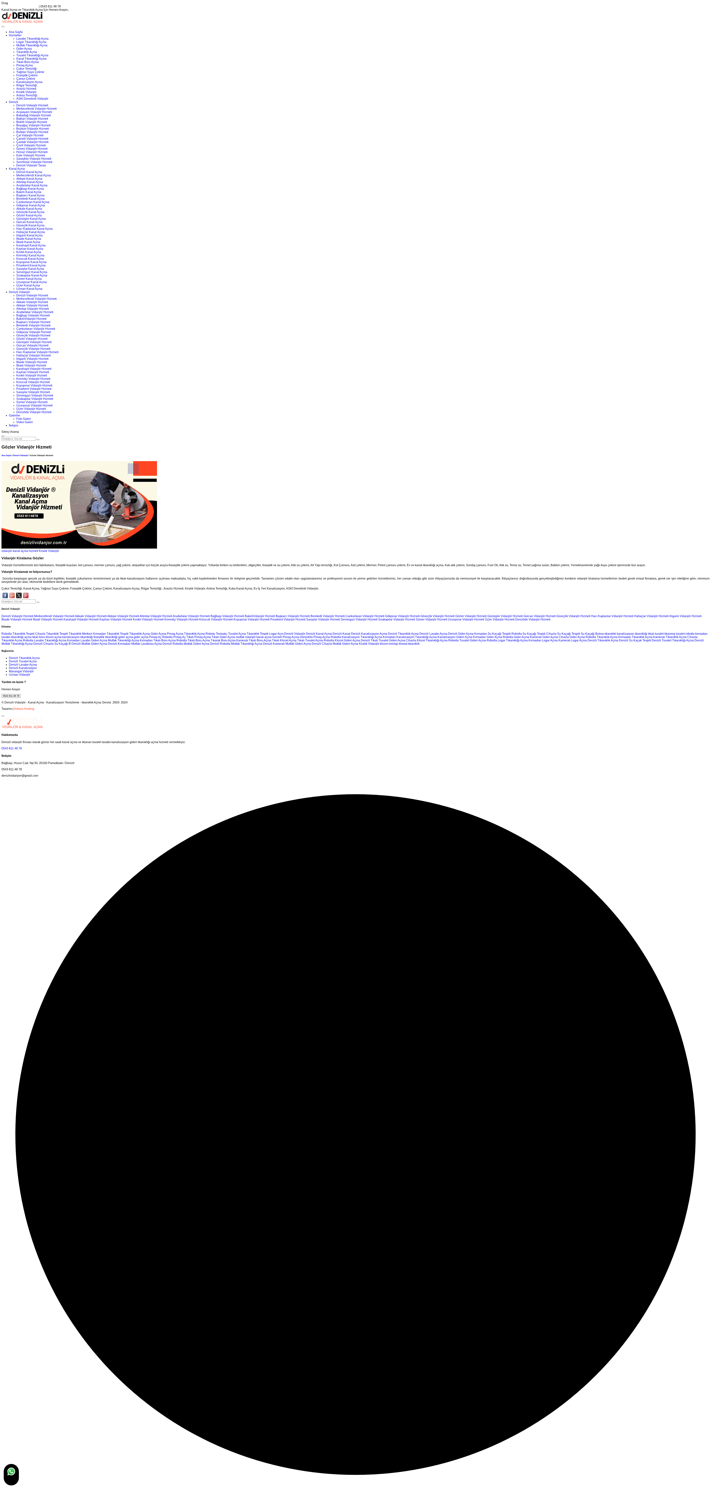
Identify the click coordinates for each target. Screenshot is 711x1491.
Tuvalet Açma (237, 633)
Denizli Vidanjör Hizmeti (32, 105)
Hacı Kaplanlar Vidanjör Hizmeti (37, 352)
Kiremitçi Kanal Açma (30, 255)
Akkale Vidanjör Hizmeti (32, 302)
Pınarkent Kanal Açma (31, 265)
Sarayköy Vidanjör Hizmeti (33, 158)
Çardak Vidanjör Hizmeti (32, 142)
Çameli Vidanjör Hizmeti (32, 138)
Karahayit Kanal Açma (31, 245)
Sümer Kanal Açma (29, 278)
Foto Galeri (23, 418)
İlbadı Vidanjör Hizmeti (31, 365)
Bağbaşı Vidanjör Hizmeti (33, 315)
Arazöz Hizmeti (26, 88)
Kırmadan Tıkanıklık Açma (635, 637)
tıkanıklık (610, 633)
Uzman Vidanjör (19, 674)
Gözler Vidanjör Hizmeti (32, 338)
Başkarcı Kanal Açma (30, 195)
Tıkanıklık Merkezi (80, 633)
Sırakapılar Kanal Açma (31, 275)
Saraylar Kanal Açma (30, 268)
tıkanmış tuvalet (674, 633)
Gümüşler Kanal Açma (31, 218)
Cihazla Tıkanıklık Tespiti (51, 633)
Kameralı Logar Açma (572, 640)
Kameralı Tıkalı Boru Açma (253, 640)
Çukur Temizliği (26, 68)
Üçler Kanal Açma (28, 285)
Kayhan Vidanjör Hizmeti (32, 372)
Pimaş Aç (155, 637)
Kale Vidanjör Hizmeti (30, 155)
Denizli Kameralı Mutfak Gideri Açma (287, 643)
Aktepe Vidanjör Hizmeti (32, 305)
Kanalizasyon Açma (29, 82)
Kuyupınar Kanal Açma (31, 262)
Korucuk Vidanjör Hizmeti (33, 382)
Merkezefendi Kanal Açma (33, 175)
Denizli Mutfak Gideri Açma (89, 643)
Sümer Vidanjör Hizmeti (32, 402)
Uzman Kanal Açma (29, 288)
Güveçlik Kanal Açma (30, 225)
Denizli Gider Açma (460, 633)
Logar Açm (276, 633)
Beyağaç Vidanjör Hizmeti (33, 125)
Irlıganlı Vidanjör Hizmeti (32, 358)
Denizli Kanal (341, 633)
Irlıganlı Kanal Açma (29, 235)
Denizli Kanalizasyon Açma (369, 633)
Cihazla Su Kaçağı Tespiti (563, 633)
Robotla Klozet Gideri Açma (342, 640)
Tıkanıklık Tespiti (257, 633)
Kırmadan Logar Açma (543, 640)
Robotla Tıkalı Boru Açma (193, 640)
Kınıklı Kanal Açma (28, 252)
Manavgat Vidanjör (21, 671)
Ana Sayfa (16, 32)
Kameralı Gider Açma (544, 637)
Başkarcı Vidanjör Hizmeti (33, 322)
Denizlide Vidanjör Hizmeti (33, 412)
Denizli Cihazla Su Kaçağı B (52, 643)
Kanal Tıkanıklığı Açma (31, 58)
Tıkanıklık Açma (26, 52)
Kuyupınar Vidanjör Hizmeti (34, 385)
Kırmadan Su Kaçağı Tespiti (492, 633)
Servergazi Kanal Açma (31, 272)
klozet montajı (389, 643)
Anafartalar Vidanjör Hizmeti (34, 312)
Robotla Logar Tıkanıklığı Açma (507, 640)
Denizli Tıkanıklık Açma (403, 633)
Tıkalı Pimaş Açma (198, 637)
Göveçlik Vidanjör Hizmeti (33, 335)
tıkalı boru (38, 637)
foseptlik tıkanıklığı (106, 637)
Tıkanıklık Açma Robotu (199, 633)
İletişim (13, 425)
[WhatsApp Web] (11, 1474)
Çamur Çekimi (25, 78)
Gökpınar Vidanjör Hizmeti (33, 332)
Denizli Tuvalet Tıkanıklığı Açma (673, 640)
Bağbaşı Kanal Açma (30, 188)
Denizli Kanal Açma (29, 172)
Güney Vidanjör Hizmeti (32, 148)
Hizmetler (15, 35)
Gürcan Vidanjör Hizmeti (32, 345)
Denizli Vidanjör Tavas (31, 165)
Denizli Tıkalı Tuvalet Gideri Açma (383, 640)
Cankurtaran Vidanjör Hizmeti (35, 328)
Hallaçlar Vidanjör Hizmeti (33, 355)
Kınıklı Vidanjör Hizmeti (31, 375)
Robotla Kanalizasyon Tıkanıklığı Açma (356, 637)
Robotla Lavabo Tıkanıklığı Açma (44, 640)
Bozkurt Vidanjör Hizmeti (32, 128)
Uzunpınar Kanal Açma (31, 282)
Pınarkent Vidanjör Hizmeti (33, 388)
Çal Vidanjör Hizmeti (30, 135)
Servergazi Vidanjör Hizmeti (34, 395)
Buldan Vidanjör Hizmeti (32, 132)
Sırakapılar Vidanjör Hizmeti (34, 398)
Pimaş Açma (24, 65)
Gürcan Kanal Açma (29, 222)
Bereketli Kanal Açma (30, 198)
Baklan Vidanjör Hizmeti (32, 118)
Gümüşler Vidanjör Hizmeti (34, 342)
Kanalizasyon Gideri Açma (455, 637)
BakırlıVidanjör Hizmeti (31, 318)
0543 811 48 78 (11, 696)
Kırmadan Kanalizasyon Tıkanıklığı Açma (410, 637)
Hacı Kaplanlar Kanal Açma (34, 228)
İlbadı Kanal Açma (28, 242)
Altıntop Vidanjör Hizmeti (32, 308)
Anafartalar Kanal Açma (31, 185)
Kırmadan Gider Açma (487, 637)
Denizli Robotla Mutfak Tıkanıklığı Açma (236, 643)
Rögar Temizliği (26, 85)
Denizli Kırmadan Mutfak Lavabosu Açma (135, 643)
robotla (690, 633)
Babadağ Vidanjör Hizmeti (33, 115)
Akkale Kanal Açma (29, 208)
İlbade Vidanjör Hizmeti (31, 362)
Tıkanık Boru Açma (223, 640)
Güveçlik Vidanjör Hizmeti (33, 348)
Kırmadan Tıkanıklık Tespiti (110, 633)
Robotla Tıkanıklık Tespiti (17, 633)
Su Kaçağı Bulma (592, 633)
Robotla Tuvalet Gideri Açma (467, 640)
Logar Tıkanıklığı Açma (31, 42)
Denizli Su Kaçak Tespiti (635, 640)
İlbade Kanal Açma (28, 238)
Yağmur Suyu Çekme (30, 72)
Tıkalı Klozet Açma (284, 640)
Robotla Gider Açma (516, 637)
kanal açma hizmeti (25, 550)
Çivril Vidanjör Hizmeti (31, 145)
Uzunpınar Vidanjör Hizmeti (34, 405)
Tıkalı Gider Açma (223, 637)
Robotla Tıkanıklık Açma (601, 637)
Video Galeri (24, 422)
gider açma (125, 637)
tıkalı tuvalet (656, 633)
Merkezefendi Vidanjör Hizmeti (36, 108)
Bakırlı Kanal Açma (28, 192)
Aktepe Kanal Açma (29, 178)
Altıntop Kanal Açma (29, 182)
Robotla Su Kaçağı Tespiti (528, 633)
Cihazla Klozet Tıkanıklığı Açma (427, 640)
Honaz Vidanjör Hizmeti (32, 152)
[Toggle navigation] (2, 26)
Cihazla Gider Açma (572, 637)
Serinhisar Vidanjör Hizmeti (34, 162)
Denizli (13, 102)
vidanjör (6, 550)
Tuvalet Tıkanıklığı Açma (32, 55)
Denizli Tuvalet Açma (23, 661)
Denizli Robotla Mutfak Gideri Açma (186, 643)
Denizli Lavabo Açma (433, 633)
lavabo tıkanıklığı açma (16, 637)
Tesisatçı (221, 633)
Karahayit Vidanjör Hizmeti (33, 368)
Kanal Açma (17, 168)
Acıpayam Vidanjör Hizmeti (34, 112)
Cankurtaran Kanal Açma (32, 202)
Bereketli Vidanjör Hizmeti (33, 325)
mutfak (240, 637)
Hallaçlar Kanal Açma (30, 232)
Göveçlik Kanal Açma (30, 212)
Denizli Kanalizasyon (23, 668)
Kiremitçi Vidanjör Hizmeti (33, 378)
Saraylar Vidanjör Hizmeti (33, 392)
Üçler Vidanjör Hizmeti (31, 408)
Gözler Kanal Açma (29, 215)
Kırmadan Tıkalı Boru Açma (158, 640)
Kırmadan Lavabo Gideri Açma (87, 640)
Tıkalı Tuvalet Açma (310, 640)
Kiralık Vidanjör (26, 92)
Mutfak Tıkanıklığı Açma (31, 45)
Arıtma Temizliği (26, 95)
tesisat (403, 643)
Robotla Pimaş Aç (174, 637)
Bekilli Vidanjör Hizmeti (31, 122)
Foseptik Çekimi (27, 75)
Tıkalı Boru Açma (27, 62)
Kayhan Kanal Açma (29, 248)
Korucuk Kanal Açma (30, 258)
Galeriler (14, 415)
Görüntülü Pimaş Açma (315, 637)
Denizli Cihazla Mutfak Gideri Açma (335, 643)
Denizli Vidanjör (19, 292)
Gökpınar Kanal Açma (30, 205)
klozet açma (53, 637)
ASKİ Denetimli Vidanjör (32, 98)
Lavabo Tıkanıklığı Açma (32, 38)
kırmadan (701, 633)
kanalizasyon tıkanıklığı (632, 633)
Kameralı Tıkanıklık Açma (670, 637)
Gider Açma (24, 48)
